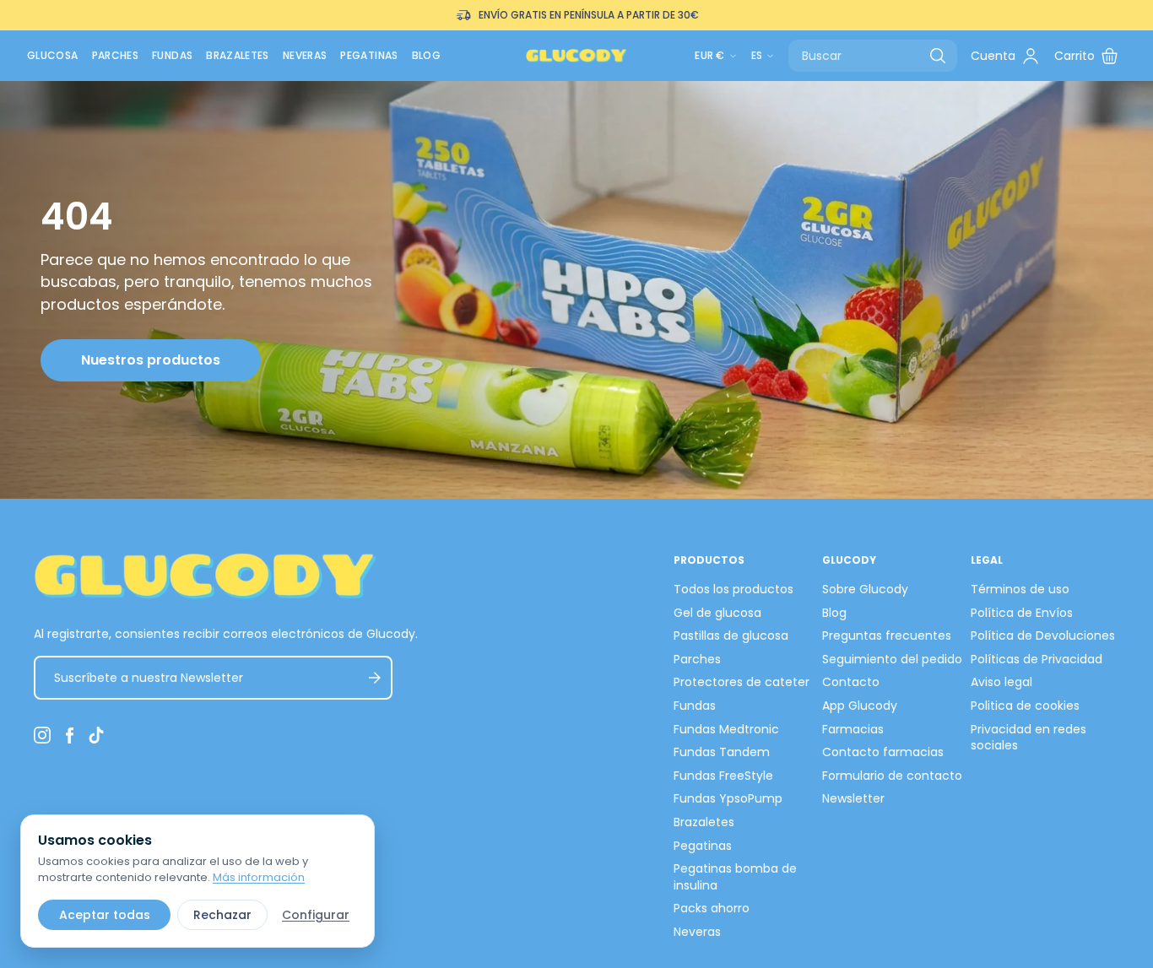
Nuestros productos (150, 360)
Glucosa (52, 55)
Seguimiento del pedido (892, 659)
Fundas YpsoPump (728, 798)
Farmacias (853, 729)
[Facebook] (69, 735)
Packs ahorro (712, 908)
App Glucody (859, 705)
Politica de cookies (1025, 705)
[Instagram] (42, 735)
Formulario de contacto (892, 775)
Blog (426, 55)
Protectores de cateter (741, 681)
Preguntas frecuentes (886, 635)
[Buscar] (937, 55)
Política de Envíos (1022, 612)
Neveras (305, 55)
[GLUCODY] (576, 56)
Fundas (172, 55)
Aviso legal (1001, 681)
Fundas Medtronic (726, 729)
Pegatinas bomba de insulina (735, 877)
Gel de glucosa (717, 612)
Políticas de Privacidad (1036, 659)
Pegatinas (369, 55)
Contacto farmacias (883, 752)
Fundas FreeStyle (723, 775)
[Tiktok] (96, 735)
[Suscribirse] (374, 678)
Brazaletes (237, 55)
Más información (259, 877)
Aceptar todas (104, 914)
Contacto (851, 681)
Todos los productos (733, 589)
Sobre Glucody (865, 589)
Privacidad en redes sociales (1028, 737)
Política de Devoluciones (1043, 635)
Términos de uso (1020, 589)
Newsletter (853, 798)
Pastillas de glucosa (731, 635)
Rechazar (222, 914)
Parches (115, 55)
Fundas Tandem (722, 752)
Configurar (315, 914)
